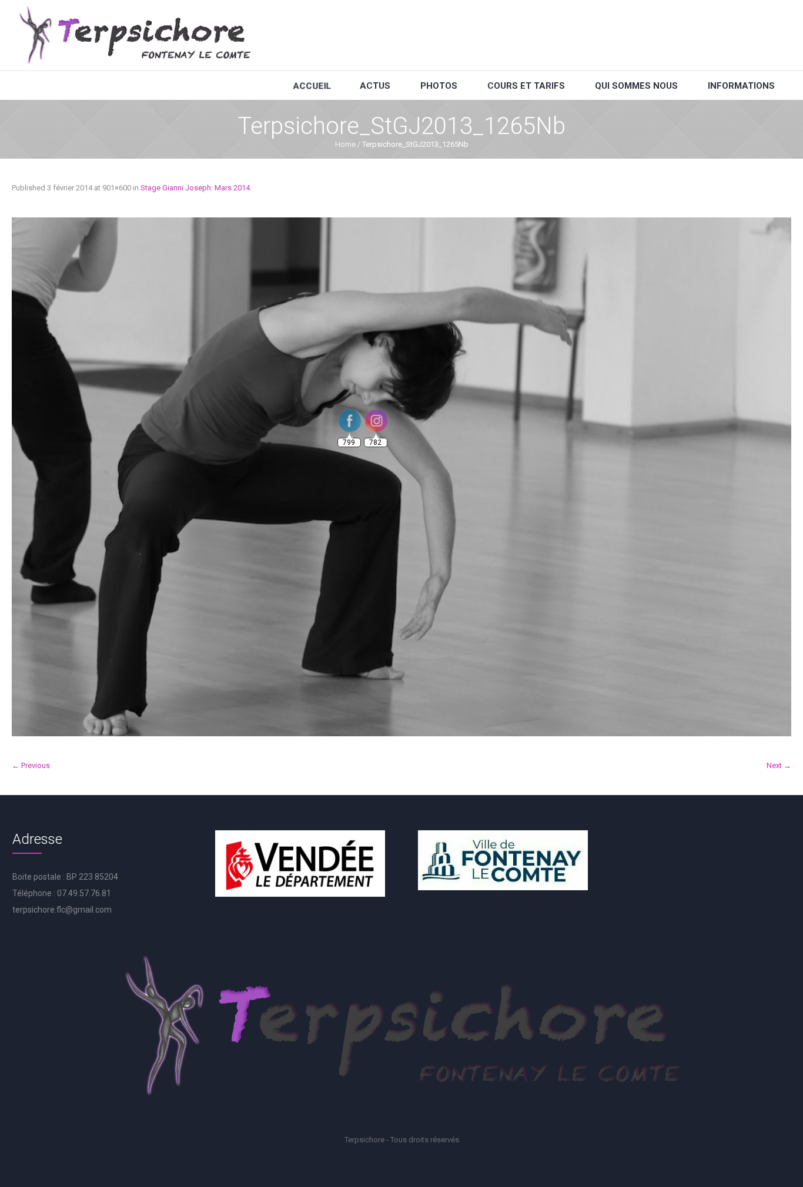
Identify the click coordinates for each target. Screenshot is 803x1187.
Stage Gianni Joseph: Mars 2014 (195, 187)
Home (345, 144)
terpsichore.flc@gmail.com (62, 909)
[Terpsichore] (134, 35)
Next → (779, 765)
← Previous (31, 765)
